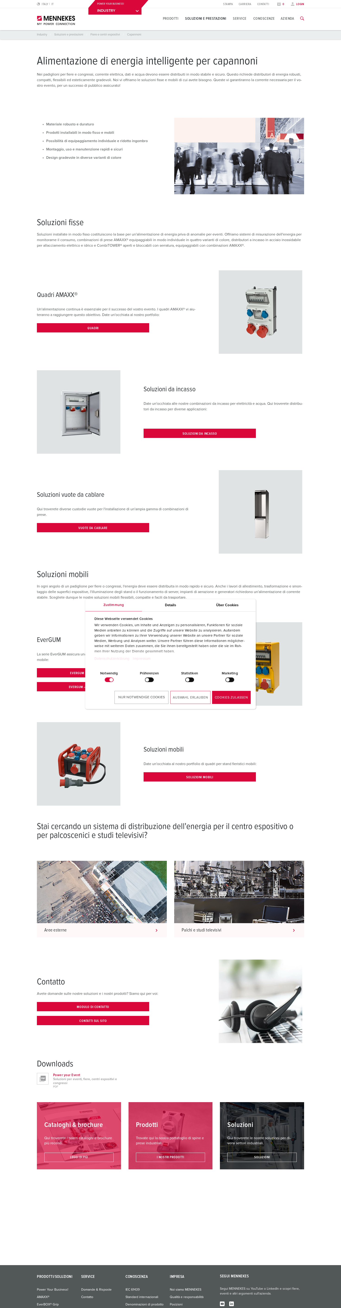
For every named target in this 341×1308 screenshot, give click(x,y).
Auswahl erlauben (190, 697)
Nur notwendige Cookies (141, 697)
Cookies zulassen (231, 697)
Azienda (287, 18)
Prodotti (171, 18)
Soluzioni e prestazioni (205, 18)
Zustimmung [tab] (113, 605)
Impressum (142, 658)
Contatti (263, 4)
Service (239, 18)
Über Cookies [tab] (227, 605)
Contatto (87, 1297)
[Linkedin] (231, 1303)
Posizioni (176, 1304)
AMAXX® (43, 1297)
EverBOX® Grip (48, 1304)
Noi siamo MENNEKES (185, 1289)
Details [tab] (170, 605)
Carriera (245, 4)
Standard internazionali (141, 1297)
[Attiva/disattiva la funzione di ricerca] (302, 18)
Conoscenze (264, 18)
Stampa (228, 4)
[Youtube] (222, 1303)
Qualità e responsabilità (186, 1297)
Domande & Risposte (96, 1289)
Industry (42, 34)
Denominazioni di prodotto (144, 1304)
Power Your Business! (52, 1289)
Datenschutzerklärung (111, 658)
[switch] (149, 679)
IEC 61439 (132, 1289)
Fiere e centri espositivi (105, 34)
